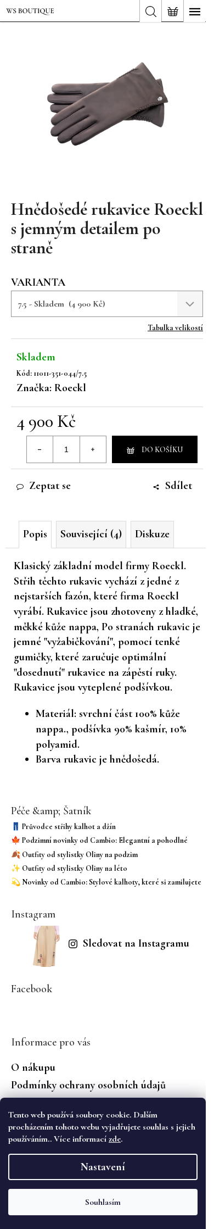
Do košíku (162, 449)
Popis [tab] (35, 534)
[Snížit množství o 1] (40, 449)
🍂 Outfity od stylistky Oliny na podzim (74, 854)
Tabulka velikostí (175, 327)
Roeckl (70, 387)
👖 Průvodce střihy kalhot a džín (63, 826)
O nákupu (33, 1067)
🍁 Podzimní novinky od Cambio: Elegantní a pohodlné (99, 840)
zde (115, 1138)
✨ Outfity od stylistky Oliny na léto (69, 868)
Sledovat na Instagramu (136, 943)
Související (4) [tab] (91, 534)
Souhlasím (103, 1202)
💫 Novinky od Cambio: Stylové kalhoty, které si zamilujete (106, 882)
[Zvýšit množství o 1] (93, 449)
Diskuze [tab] (152, 534)
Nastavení (103, 1167)
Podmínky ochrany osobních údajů (88, 1085)
